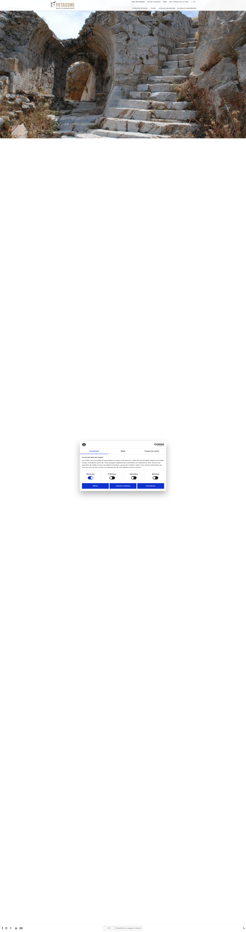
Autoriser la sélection (123, 486)
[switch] (112, 477)
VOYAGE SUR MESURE (167, 8)
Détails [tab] (123, 451)
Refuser (95, 486)
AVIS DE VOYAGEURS (154, 2)
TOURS (153, 8)
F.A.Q (109, 928)
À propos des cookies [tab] (151, 451)
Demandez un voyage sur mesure (128, 928)
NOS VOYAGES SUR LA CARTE (179, 2)
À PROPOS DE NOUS (140, 8)
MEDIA (165, 2)
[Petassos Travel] (61, 5)
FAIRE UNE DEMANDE (138, 2)
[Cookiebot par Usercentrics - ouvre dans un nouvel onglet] (155, 444)
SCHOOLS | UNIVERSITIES (186, 8)
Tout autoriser (150, 486)
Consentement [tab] (94, 451)
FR (194, 2)
